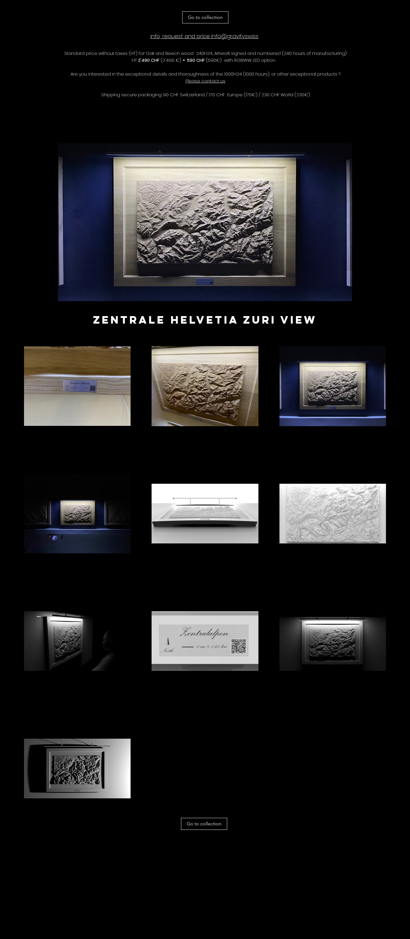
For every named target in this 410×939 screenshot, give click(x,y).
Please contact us (205, 81)
